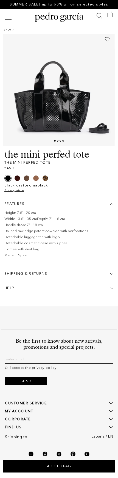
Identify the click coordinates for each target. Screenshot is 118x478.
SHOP (8, 30)
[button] (9, 17)
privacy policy (44, 368)
